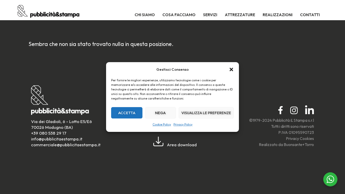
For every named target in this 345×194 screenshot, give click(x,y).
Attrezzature (240, 14)
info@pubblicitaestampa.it (56, 138)
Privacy (292, 138)
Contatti (310, 14)
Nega (160, 112)
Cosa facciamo (178, 14)
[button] (231, 69)
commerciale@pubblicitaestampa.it (66, 144)
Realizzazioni (277, 14)
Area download (181, 144)
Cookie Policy (162, 124)
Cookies (307, 138)
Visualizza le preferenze (206, 112)
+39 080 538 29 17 (48, 133)
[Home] (48, 15)
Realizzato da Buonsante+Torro (286, 144)
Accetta (126, 112)
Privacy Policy (183, 124)
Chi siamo (145, 14)
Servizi (210, 14)
